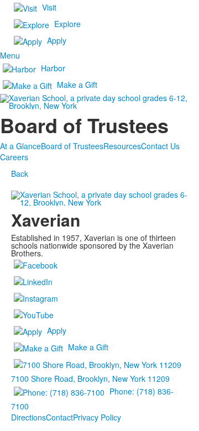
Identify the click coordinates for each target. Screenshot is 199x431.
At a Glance (20, 145)
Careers (14, 156)
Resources (122, 145)
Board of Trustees (72, 145)
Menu (10, 55)
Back (19, 173)
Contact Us (160, 145)
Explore (67, 23)
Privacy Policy (97, 417)
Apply (56, 40)
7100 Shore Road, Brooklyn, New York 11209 (90, 378)
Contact (59, 417)
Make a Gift (77, 84)
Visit (49, 7)
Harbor (53, 67)
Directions (28, 417)
